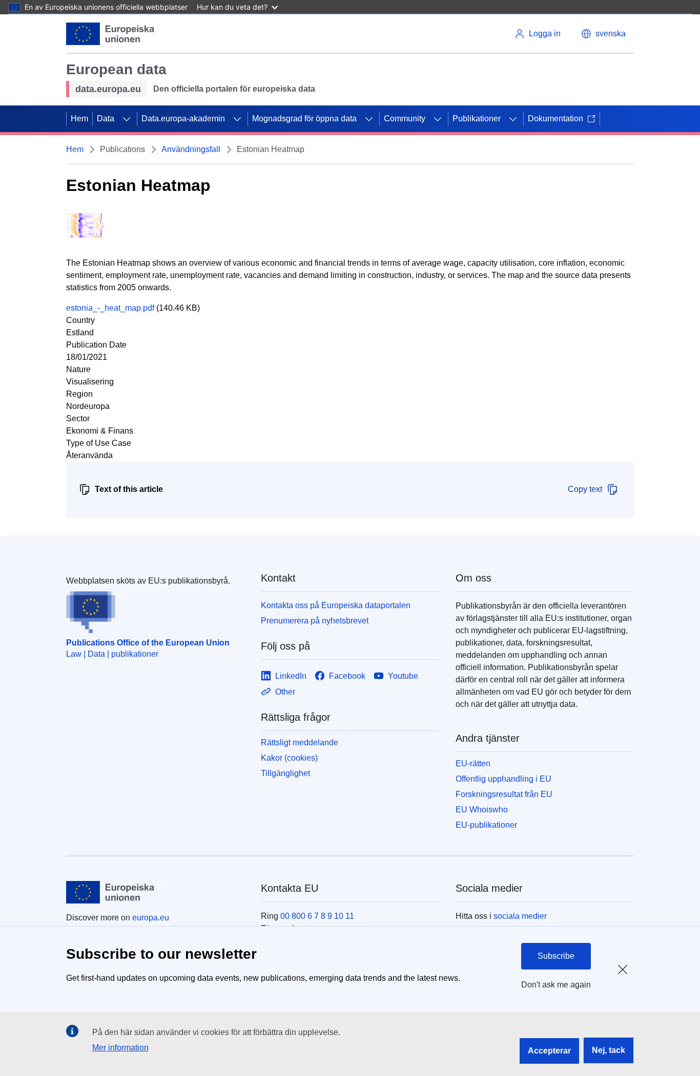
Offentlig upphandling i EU (503, 778)
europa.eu (150, 917)
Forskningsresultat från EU (504, 794)
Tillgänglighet (285, 773)
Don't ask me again (556, 984)
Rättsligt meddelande (299, 742)
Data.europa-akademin (183, 118)
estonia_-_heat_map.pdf (110, 308)
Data (105, 118)
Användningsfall (190, 149)
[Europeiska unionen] (110, 34)
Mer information (120, 1047)
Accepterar (549, 1050)
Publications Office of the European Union (148, 642)
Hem (79, 118)
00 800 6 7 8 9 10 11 (317, 916)
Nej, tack (608, 1050)
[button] (603, 34)
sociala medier (520, 916)
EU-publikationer (486, 825)
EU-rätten (473, 763)
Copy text (585, 489)
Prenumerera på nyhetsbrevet (314, 620)
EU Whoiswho (482, 809)
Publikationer (476, 118)
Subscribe (556, 956)
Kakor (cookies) (289, 758)
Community (404, 118)
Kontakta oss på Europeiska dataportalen (335, 605)
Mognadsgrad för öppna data (304, 118)
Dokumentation (555, 118)
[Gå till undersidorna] (126, 118)
